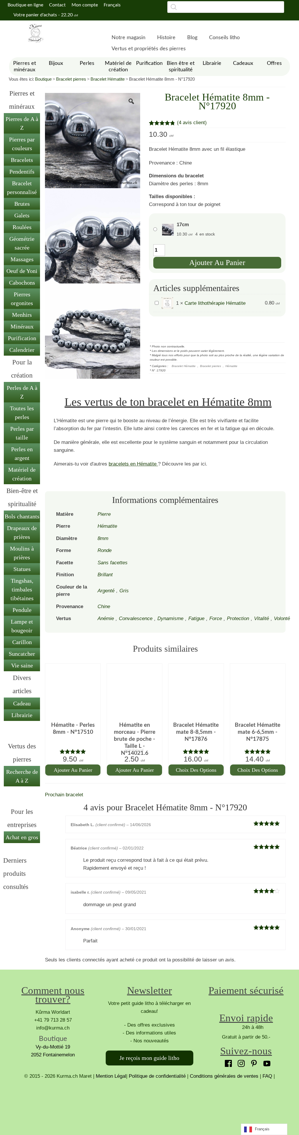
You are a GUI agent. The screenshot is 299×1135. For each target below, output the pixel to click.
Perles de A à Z (22, 392)
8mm (103, 538)
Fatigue (196, 618)
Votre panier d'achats (45, 15)
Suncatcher (22, 653)
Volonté (282, 618)
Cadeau (22, 703)
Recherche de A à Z (22, 776)
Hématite (231, 366)
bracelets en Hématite (133, 464)
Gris (124, 591)
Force (215, 618)
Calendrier (21, 350)
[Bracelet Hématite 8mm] (92, 140)
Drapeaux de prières (22, 532)
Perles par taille (22, 433)
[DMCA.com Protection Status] (149, 1102)
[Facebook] (226, 1062)
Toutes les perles (22, 412)
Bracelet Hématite (108, 79)
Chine (104, 606)
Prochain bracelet (64, 794)
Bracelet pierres (71, 79)
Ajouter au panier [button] (73, 770)
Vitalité (261, 618)
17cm (183, 224)
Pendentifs (21, 171)
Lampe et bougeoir (22, 626)
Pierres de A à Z (22, 123)
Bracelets (22, 160)
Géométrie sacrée (21, 243)
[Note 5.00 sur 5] (72, 751)
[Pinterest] (252, 1062)
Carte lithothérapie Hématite (215, 303)
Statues (22, 569)
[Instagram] (239, 1062)
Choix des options (196, 770)
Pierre (104, 514)
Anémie (106, 618)
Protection (238, 618)
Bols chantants (22, 516)
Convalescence (135, 618)
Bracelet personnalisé (22, 187)
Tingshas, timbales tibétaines (22, 589)
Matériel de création (22, 474)
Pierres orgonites (22, 298)
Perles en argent (22, 453)
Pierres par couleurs (22, 143)
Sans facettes (113, 562)
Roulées (22, 227)
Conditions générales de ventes (224, 1076)
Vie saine (22, 665)
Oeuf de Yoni (21, 271)
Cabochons (22, 282)
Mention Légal (111, 1076)
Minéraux (22, 326)
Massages (22, 259)
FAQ (267, 1076)
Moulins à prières (22, 552)
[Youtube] (265, 1062)
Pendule (22, 610)
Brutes (22, 203)
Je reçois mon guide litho (149, 1058)
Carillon (22, 642)
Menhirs (22, 315)
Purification (22, 338)
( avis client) (192, 122)
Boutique (43, 79)
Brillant (105, 574)
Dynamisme (170, 618)
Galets (21, 215)
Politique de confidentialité (157, 1076)
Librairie (21, 715)
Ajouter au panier (217, 262)
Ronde (105, 550)
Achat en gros (22, 837)
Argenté (106, 591)
